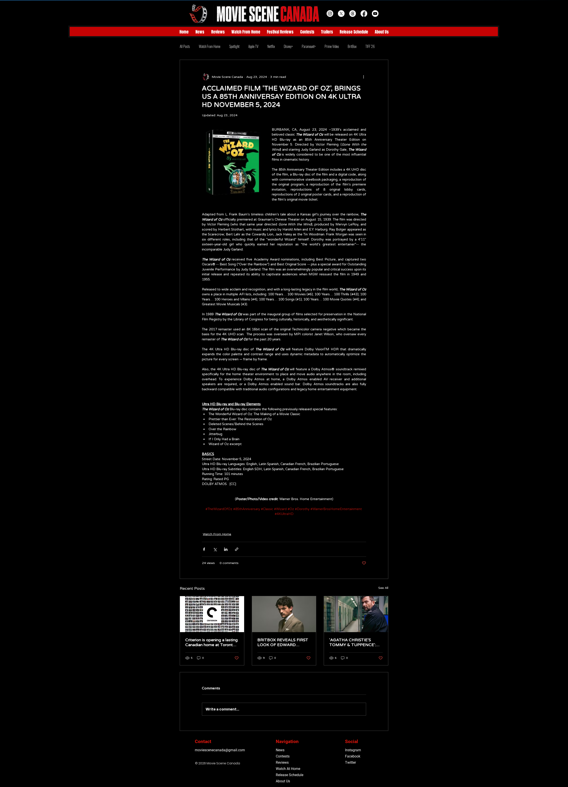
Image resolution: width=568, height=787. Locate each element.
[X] (341, 13)
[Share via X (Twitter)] (215, 549)
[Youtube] (375, 13)
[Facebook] (364, 13)
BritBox (352, 46)
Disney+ (288, 46)
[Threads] (352, 13)
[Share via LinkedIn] (226, 549)
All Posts (185, 46)
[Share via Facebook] (204, 549)
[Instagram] (330, 13)
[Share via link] (237, 549)
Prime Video (332, 46)
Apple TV (253, 46)
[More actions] (363, 76)
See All (383, 588)
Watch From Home (209, 46)
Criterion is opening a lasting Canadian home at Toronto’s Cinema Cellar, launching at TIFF (211, 642)
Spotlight (234, 46)
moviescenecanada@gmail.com (220, 750)
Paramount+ (309, 46)
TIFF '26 (370, 46)
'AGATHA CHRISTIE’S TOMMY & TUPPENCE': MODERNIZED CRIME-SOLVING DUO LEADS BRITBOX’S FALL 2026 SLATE (352, 642)
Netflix (271, 46)
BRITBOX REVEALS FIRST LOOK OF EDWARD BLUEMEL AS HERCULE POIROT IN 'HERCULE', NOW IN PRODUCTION (282, 642)
